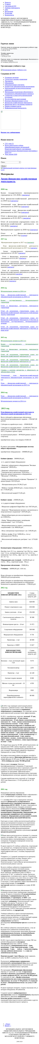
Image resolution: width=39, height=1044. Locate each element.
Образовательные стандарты (14, 85)
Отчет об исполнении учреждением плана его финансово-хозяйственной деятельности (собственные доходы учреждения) (19, 312)
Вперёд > (8, 1026)
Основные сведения (11, 77)
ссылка (24, 235)
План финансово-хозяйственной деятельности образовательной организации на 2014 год (19, 397)
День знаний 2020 (11, 154)
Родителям (8, 13)
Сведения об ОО (10, 6)
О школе (8, 4)
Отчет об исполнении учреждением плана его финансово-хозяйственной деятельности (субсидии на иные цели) (19, 328)
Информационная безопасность (15, 108)
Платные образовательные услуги (16, 101)
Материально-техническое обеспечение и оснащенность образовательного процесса (19, 92)
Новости (8, 2)
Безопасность (9, 15)
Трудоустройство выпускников (15, 99)
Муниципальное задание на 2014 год (13, 401)
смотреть (25, 195)
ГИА (6, 9)
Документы (9, 81)
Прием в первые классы (13, 106)
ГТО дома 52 (9, 143)
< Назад (7, 1024)
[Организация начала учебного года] (13, 70)
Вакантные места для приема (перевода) (18, 104)
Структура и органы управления (16, 79)
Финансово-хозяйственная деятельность (18, 102)
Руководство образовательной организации (19, 86)
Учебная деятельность (12, 8)
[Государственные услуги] (19, 170)
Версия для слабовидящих (10, 132)
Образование (9, 83)
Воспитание (9, 11)
